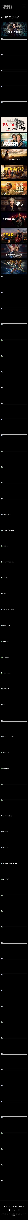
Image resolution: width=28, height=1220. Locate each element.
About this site (19, 1206)
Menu (24, 6)
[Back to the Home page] (7, 7)
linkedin (14, 1210)
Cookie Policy (8, 1206)
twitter (9, 1210)
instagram (19, 1210)
